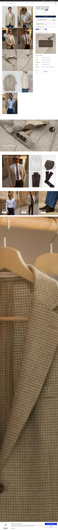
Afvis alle (51, 526)
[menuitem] (3, 3)
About (6, 3)
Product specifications (38, 55)
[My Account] (53, 3)
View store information (53, 20)
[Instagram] (43, 0)
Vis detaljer (12, 528)
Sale (14, 3)
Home (2, 5)
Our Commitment (10, 3)
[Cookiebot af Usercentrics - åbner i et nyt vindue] (5, 528)
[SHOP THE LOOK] (15, 171)
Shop (2, 3)
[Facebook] (42, 0)
